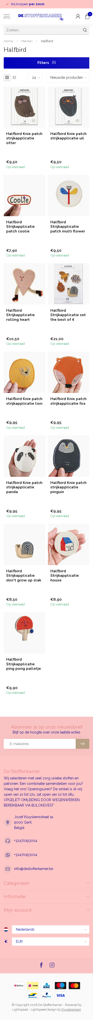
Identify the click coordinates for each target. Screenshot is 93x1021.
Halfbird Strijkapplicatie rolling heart (20, 315)
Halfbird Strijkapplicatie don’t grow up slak (23, 575)
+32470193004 (25, 841)
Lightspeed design (44, 1009)
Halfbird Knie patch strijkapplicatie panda (24, 487)
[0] (87, 16)
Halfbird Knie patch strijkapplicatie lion (24, 401)
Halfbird (47, 41)
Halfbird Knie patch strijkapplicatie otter (24, 138)
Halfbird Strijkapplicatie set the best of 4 (68, 315)
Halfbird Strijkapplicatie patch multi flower (67, 226)
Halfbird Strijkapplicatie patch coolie (20, 226)
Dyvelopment (71, 1009)
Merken (26, 41)
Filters (43, 63)
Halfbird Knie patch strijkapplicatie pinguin (68, 487)
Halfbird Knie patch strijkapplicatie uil (68, 136)
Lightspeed (20, 1009)
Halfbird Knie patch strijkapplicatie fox (68, 401)
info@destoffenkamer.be (33, 869)
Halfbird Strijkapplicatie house (64, 575)
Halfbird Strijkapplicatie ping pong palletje (23, 664)
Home (8, 41)
